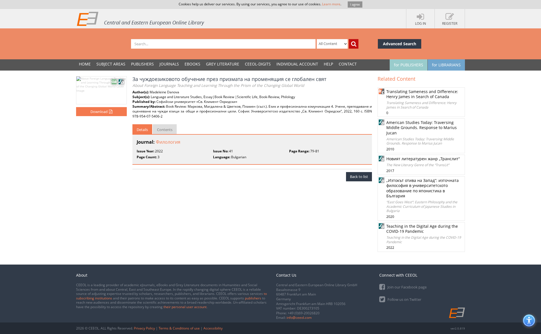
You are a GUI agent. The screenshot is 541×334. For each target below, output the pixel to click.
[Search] (353, 44)
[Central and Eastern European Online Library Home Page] (141, 18)
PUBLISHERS (142, 64)
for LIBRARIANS (446, 64)
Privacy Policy (144, 328)
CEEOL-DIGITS (258, 64)
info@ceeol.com (299, 317)
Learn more (331, 4)
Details (142, 129)
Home (85, 64)
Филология (168, 142)
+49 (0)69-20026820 (304, 313)
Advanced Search (399, 43)
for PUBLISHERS (408, 64)
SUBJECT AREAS (110, 64)
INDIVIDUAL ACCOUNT (297, 64)
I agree (355, 4)
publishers (253, 298)
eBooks (192, 64)
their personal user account (185, 306)
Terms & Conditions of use (179, 328)
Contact (348, 64)
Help (328, 64)
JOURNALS (169, 64)
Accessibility (213, 328)
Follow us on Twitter (404, 299)
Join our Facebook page (407, 287)
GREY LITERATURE (222, 64)
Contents (164, 129)
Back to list (359, 176)
